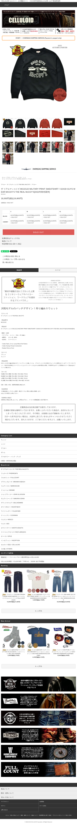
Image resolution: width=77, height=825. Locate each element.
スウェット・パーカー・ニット (19, 177)
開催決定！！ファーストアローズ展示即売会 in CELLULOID (20, 557)
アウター (9, 177)
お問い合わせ (4, 809)
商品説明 (19, 270)
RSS (67, 815)
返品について (7, 241)
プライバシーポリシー (58, 815)
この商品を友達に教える (11, 256)
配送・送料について (25, 815)
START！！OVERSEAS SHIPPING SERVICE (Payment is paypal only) (38, 38)
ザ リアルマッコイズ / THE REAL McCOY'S (16, 178)
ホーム (3, 177)
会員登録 (42, 801)
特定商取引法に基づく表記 (11, 244)
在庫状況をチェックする (11, 238)
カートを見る (43, 805)
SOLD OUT (38, 232)
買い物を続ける (8, 262)
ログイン (3, 805)
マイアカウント (5, 801)
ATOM (70, 815)
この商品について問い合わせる (13, 259)
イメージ (57, 270)
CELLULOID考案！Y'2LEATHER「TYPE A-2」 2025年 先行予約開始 (22, 561)
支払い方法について (14, 815)
